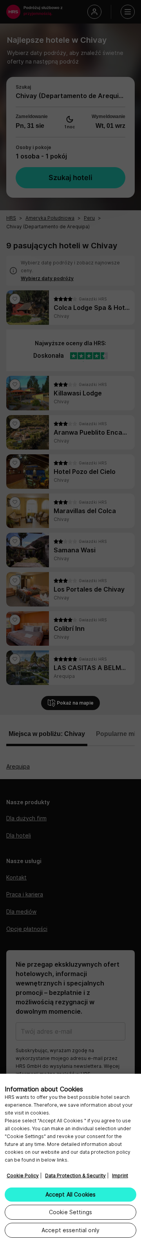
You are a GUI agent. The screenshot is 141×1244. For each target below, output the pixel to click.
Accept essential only (70, 1230)
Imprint (120, 1175)
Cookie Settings (70, 1212)
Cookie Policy (23, 1175)
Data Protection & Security (75, 1175)
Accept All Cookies (70, 1194)
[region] (70, 1159)
